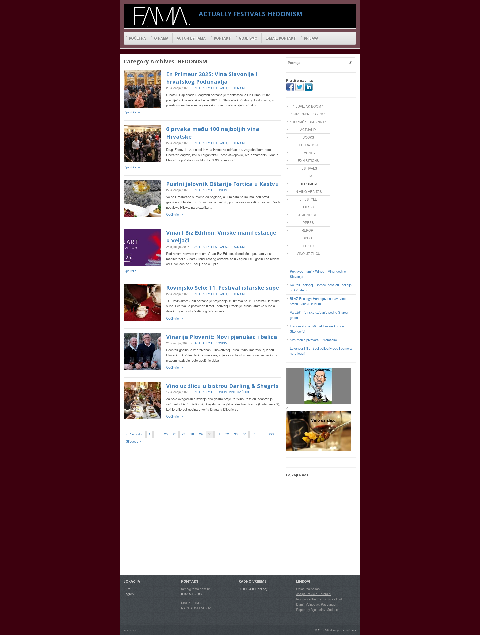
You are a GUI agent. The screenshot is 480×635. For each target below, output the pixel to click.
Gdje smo (248, 38)
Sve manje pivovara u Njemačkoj (314, 339)
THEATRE (308, 245)
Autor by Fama (191, 38)
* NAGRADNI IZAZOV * (308, 114)
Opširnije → (132, 112)
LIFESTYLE (308, 199)
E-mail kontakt (281, 38)
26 (174, 434)
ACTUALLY (215, 13)
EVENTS (308, 152)
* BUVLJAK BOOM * (308, 106)
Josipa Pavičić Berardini (313, 593)
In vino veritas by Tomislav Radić (320, 599)
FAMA (328, 630)
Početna (137, 38)
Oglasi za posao (308, 588)
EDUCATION (308, 145)
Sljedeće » (133, 441)
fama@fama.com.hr (195, 588)
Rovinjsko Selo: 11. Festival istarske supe (222, 287)
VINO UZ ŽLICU (239, 392)
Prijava (311, 38)
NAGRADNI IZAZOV (196, 608)
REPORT (308, 230)
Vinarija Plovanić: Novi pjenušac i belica (221, 336)
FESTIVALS (250, 13)
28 (192, 434)
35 (253, 434)
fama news (130, 630)
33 (236, 434)
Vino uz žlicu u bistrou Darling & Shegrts (222, 385)
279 (271, 434)
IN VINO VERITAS (308, 191)
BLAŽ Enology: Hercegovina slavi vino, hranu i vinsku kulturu (318, 301)
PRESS (308, 222)
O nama (161, 38)
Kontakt (222, 38)
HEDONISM (285, 13)
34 (244, 434)
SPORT (308, 238)
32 (227, 434)
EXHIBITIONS (308, 160)
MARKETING (191, 602)
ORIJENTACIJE (308, 214)
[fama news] (161, 16)
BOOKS (308, 137)
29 (201, 434)
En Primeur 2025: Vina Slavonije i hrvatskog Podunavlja (211, 77)
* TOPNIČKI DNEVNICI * (308, 121)
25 (166, 434)
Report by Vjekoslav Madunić (317, 609)
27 (183, 434)
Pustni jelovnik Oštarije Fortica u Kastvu (222, 183)
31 (218, 434)
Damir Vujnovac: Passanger (316, 604)
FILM (308, 176)
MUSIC (308, 207)
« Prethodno (135, 434)
